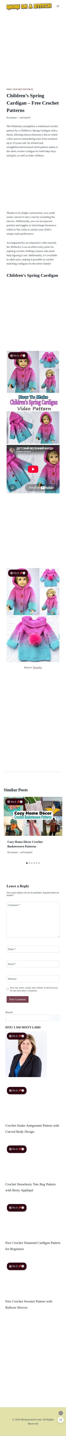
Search (9, 1012)
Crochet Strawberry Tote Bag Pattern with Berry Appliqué (30, 1187)
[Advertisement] (33, 50)
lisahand (13, 118)
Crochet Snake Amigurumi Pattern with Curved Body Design (32, 1128)
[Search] (56, 1018)
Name (12, 949)
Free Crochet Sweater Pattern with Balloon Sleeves (28, 1304)
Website (12, 978)
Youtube (37, 667)
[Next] (57, 828)
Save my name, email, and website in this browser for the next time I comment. (34, 989)
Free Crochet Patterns (20, 89)
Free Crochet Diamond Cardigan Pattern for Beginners (32, 1246)
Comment (14, 905)
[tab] (27, 863)
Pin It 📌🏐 (19, 355)
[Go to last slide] (8, 828)
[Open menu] (58, 6)
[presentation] (33, 816)
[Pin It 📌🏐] (33, 661)
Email (12, 964)
